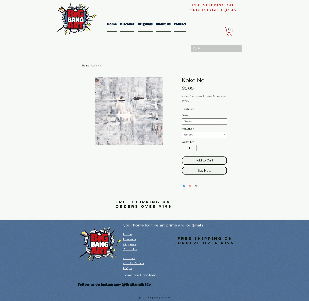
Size (185, 115)
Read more (188, 108)
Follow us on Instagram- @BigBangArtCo (114, 284)
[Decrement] (184, 148)
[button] (229, 31)
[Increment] (194, 148)
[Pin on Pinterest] (190, 186)
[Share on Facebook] (184, 186)
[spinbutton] (189, 148)
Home (85, 65)
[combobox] (204, 121)
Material (188, 128)
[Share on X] (196, 186)
